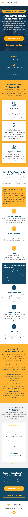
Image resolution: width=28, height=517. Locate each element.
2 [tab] (15, 463)
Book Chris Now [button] (14, 38)
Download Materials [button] (14, 45)
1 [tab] (12, 463)
